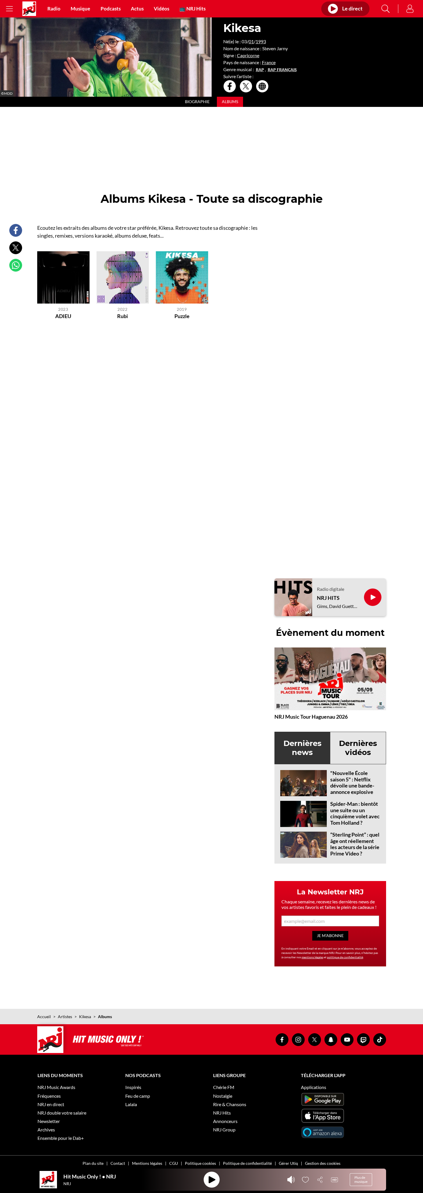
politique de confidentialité (345, 957)
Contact (117, 1163)
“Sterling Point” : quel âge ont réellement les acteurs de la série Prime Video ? (354, 844)
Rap (260, 69)
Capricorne (248, 55)
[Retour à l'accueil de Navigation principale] (29, 8)
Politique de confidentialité (247, 1163)
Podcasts (111, 9)
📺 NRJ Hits (192, 9)
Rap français (282, 69)
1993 (261, 41)
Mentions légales (147, 1163)
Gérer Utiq (288, 1163)
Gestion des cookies (322, 1163)
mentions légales (312, 957)
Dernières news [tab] (302, 748)
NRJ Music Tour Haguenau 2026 (311, 716)
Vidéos (161, 9)
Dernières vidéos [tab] (358, 748)
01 (251, 41)
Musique (80, 9)
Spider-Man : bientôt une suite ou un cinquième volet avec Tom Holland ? (355, 813)
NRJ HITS (328, 598)
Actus (137, 9)
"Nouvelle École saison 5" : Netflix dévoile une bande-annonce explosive (352, 782)
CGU (173, 1163)
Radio (53, 9)
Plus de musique (360, 1179)
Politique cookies (200, 1163)
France (269, 62)
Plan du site (93, 1163)
